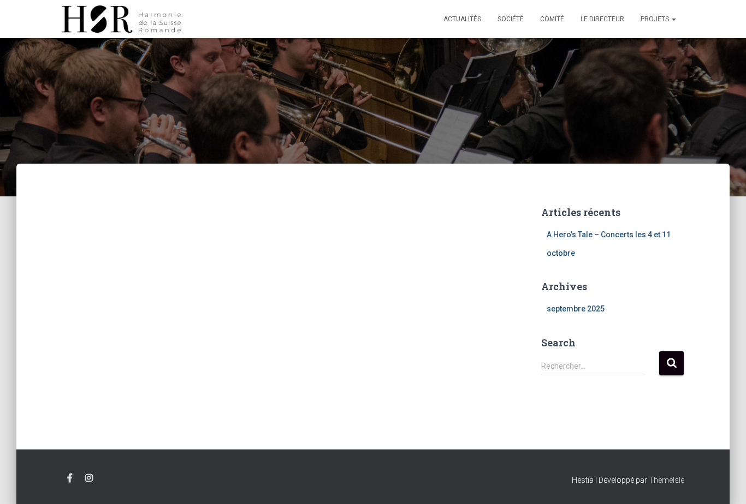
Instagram (89, 478)
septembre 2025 (576, 308)
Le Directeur (602, 19)
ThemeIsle (666, 480)
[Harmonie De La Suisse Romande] (121, 19)
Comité (552, 19)
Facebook (70, 478)
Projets (656, 19)
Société (511, 19)
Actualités (462, 19)
